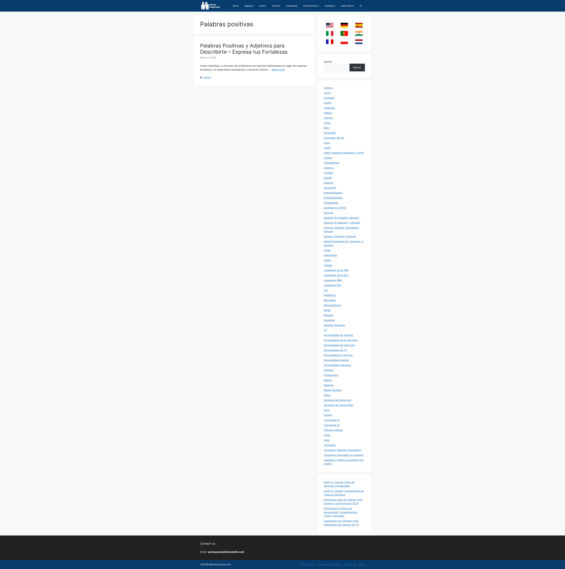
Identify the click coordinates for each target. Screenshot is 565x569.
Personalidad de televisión (339, 345)
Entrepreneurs (311, 5)
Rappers (249, 5)
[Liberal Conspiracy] (210, 6)
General (207, 77)
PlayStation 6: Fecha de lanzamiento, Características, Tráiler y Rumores (341, 512)
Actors (262, 5)
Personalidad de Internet (338, 335)
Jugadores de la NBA (336, 270)
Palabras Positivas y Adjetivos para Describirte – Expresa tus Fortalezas (244, 48)
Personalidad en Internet (338, 355)
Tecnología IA (332, 425)
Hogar (327, 250)
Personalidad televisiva (337, 365)
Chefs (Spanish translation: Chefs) (344, 152)
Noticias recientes (334, 325)
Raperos (328, 385)
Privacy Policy (308, 564)
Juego (327, 260)
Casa (327, 142)
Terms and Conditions (329, 564)
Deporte (328, 182)
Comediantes (331, 162)
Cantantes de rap (334, 137)
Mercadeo (330, 300)
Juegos (328, 265)
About (362, 564)
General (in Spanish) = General (342, 222)
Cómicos (329, 167)
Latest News (347, 5)
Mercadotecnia (332, 305)
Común (328, 177)
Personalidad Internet (336, 360)
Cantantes (330, 132)
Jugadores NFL (333, 285)
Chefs (327, 147)
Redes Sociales (333, 390)
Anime (327, 102)
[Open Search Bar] (361, 6)
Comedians (292, 5)
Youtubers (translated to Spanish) (344, 455)
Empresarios (331, 202)
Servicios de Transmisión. (339, 405)
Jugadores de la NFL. (336, 275)
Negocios (329, 320)
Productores (331, 375)
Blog (326, 127)
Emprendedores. (333, 197)
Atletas (328, 112)
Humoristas (330, 255)
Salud (327, 395)
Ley (326, 290)
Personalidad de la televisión (341, 340)
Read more (278, 69)
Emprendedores (333, 192)
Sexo (327, 410)
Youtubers (329, 5)
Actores (328, 87)
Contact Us (350, 564)
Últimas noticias (333, 430)
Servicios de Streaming (337, 400)
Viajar (327, 435)
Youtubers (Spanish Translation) (343, 450)
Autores (328, 117)
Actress (276, 5)
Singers (328, 415)
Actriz (327, 92)
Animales (329, 97)
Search (328, 61)
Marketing (329, 295)
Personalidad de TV (335, 350)
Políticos (329, 370)
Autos (327, 122)
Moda (327, 310)
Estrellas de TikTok (335, 207)
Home (236, 5)
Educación (330, 187)
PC (325, 330)
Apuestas (329, 107)
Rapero (328, 380)
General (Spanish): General (340, 236)
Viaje (327, 440)
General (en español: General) (341, 217)
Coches (328, 157)
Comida (328, 172)
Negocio (328, 315)
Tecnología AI (332, 420)
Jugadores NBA (333, 280)
